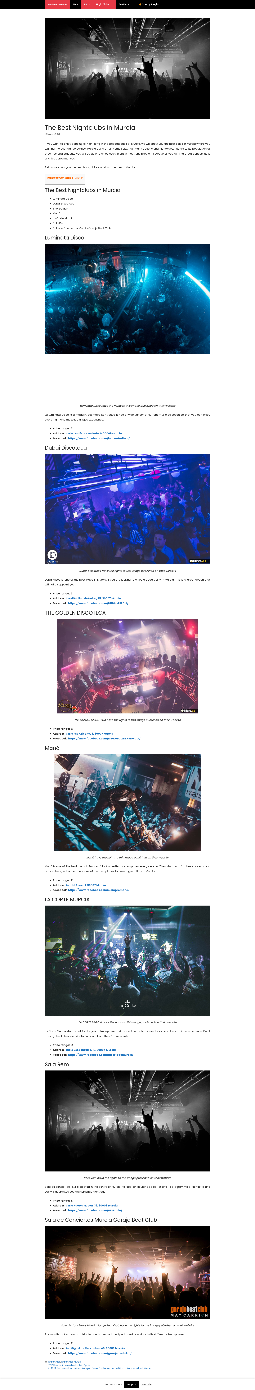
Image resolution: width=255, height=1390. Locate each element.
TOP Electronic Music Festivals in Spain (69, 1365)
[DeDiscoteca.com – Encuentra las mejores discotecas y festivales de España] (57, 4)
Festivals (124, 4)
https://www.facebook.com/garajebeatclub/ (100, 1353)
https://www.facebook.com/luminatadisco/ (99, 438)
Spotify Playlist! (151, 4)
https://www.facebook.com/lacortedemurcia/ (100, 1055)
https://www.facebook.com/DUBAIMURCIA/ (98, 603)
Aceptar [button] (131, 1384)
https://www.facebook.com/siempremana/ (98, 890)
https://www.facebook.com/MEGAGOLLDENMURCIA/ (104, 738)
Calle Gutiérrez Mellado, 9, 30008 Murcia (94, 433)
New (75, 4)
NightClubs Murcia (71, 1361)
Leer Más (146, 1384)
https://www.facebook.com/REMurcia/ (95, 1210)
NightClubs (102, 4)
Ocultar (79, 177)
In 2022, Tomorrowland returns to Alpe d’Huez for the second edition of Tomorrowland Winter (99, 1368)
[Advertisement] (127, 378)
